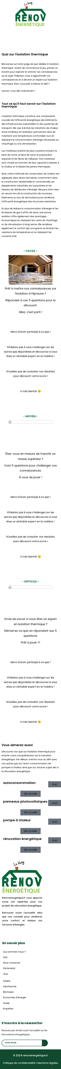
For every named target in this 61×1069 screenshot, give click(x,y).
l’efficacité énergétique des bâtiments (35, 120)
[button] (30, 29)
